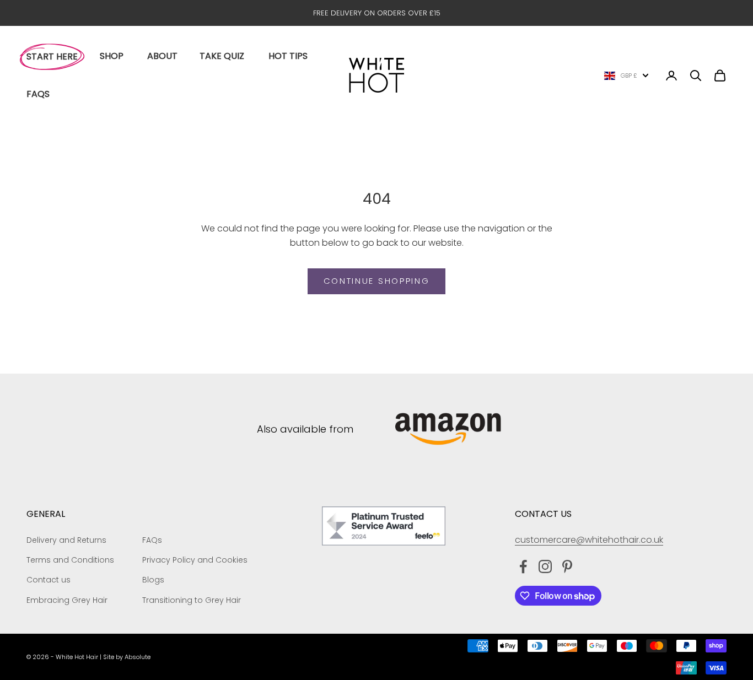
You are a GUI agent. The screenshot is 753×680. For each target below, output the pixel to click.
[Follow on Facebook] (523, 566)
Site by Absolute (126, 656)
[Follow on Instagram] (545, 566)
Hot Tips (288, 56)
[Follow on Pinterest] (567, 566)
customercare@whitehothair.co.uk (589, 539)
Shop (111, 56)
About (162, 56)
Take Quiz (222, 56)
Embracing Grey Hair (66, 600)
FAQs (38, 94)
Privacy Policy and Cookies (195, 559)
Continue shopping (377, 281)
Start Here (52, 56)
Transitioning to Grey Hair (191, 600)
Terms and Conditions (70, 559)
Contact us (48, 579)
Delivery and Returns (66, 540)
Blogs (153, 579)
